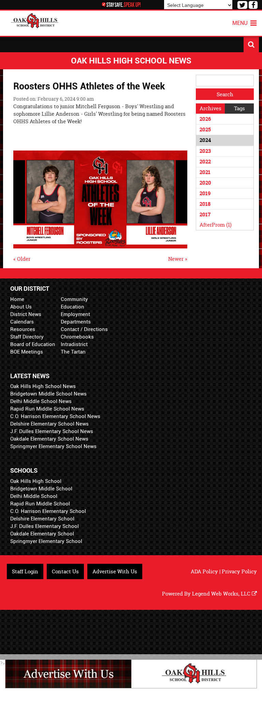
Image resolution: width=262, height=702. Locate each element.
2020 (205, 182)
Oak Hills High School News (43, 386)
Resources (22, 329)
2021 (205, 172)
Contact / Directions (84, 329)
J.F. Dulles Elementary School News (51, 431)
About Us (21, 307)
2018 (205, 203)
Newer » (177, 258)
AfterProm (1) (216, 224)
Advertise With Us (114, 571)
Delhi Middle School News (41, 401)
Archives (210, 108)
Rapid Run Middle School (40, 504)
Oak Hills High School (35, 481)
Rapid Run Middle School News (47, 409)
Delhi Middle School (33, 496)
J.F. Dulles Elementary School (44, 526)
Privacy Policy (239, 571)
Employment (75, 314)
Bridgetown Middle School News (48, 394)
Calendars (22, 322)
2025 (205, 129)
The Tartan (73, 352)
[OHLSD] (35, 20)
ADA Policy (204, 571)
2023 (205, 151)
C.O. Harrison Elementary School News (55, 416)
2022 (205, 161)
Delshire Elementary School (42, 519)
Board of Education (32, 344)
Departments (76, 322)
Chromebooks (77, 337)
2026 (205, 119)
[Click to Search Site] (251, 44)
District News (25, 314)
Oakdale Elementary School (42, 534)
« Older (21, 258)
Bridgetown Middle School (41, 489)
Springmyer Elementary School (46, 541)
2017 (205, 214)
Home (17, 299)
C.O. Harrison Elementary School (48, 511)
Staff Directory (27, 337)
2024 (205, 140)
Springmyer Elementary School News (53, 446)
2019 (205, 193)
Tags (239, 108)
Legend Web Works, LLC (222, 593)
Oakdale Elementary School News (49, 439)
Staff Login (25, 571)
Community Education (74, 303)
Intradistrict (74, 344)
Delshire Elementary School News (49, 424)
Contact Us (65, 571)
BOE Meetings (26, 352)
